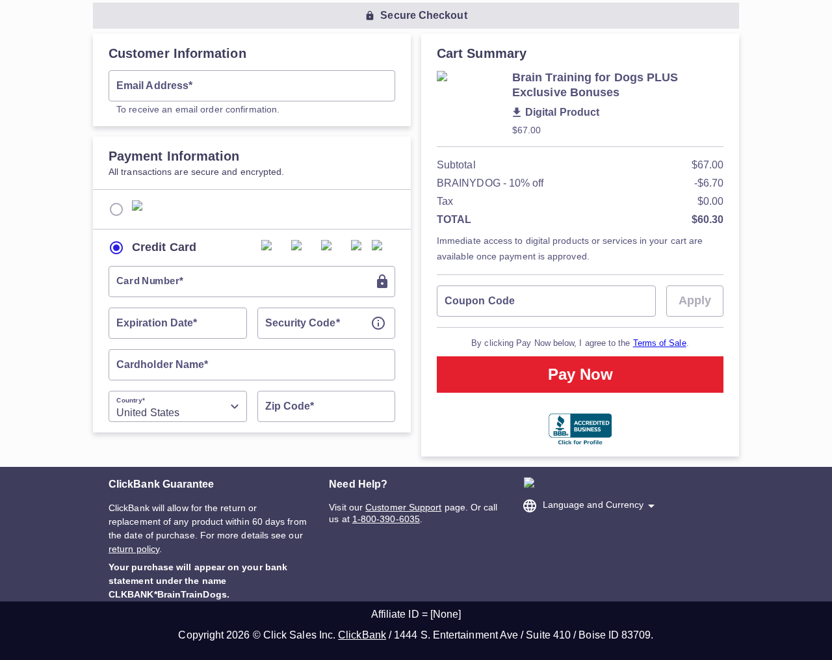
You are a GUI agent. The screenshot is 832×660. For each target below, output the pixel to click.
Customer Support (403, 507)
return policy (134, 549)
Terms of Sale (659, 343)
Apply (695, 300)
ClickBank (362, 634)
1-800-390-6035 (386, 519)
